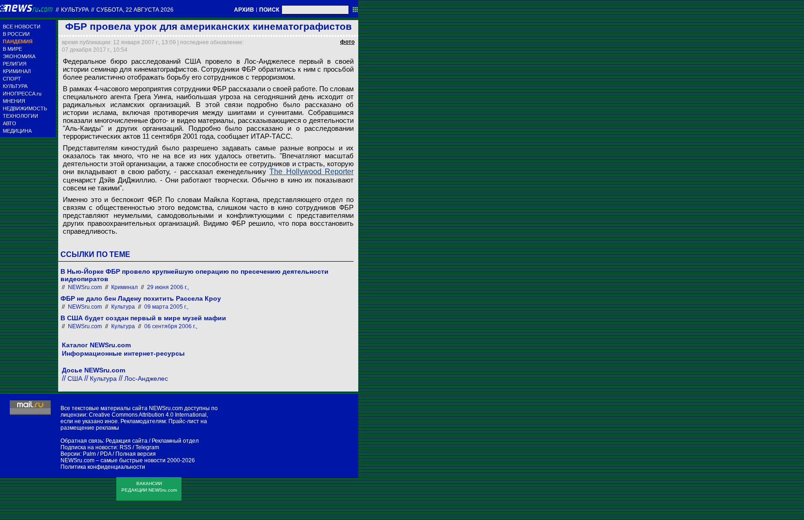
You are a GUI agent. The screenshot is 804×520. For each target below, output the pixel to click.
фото (347, 42)
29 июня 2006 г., (168, 287)
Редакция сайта (126, 441)
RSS (125, 447)
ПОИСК (269, 10)
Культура (75, 10)
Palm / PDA (97, 454)
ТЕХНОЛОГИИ (20, 116)
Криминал (124, 287)
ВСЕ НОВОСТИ (21, 26)
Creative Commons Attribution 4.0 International (148, 415)
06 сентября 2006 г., (170, 326)
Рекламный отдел (175, 441)
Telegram (147, 447)
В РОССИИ (16, 34)
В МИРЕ (12, 49)
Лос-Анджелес (146, 378)
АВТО (9, 123)
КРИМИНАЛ (17, 71)
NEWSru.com (85, 287)
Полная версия (135, 454)
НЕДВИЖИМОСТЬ (25, 108)
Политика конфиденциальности (102, 467)
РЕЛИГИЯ (15, 64)
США (74, 378)
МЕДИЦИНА (17, 131)
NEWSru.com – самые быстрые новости (113, 460)
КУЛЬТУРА (15, 86)
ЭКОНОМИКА (19, 56)
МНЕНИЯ (14, 101)
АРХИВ (244, 10)
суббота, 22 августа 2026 (135, 10)
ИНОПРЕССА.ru (22, 93)
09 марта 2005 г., (166, 307)
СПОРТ (12, 78)
